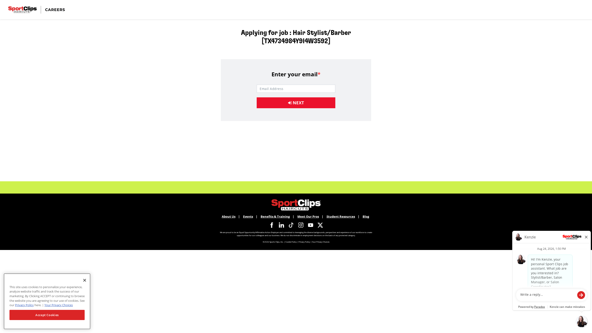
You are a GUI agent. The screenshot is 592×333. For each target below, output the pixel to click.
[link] (271, 225)
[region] (47, 301)
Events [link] (248, 216)
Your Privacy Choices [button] (321, 241)
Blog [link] (366, 216)
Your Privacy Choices (58, 305)
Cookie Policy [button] (291, 241)
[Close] (85, 280)
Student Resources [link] (341, 216)
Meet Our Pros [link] (308, 216)
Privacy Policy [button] (304, 241)
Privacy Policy (24, 305)
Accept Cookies (47, 315)
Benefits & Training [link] (275, 216)
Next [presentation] (298, 102)
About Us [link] (228, 216)
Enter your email (296, 74)
